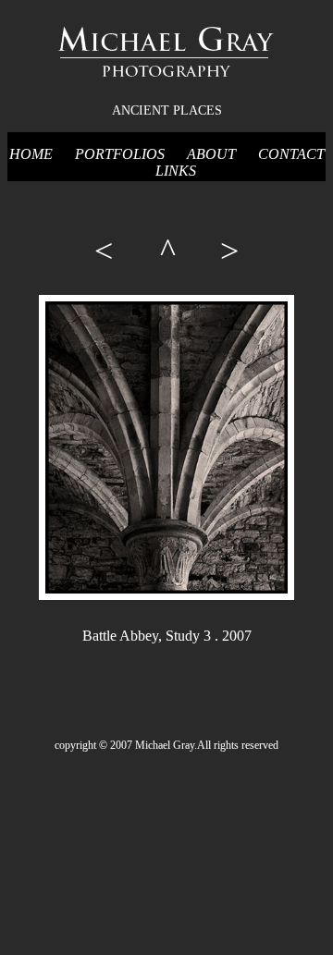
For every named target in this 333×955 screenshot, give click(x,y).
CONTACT (291, 154)
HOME (31, 154)
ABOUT (211, 154)
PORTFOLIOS (120, 154)
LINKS (175, 170)
